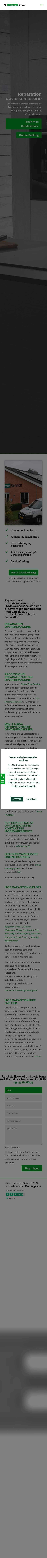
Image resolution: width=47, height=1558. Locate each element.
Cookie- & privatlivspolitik (23, 786)
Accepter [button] (16, 799)
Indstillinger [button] (31, 799)
